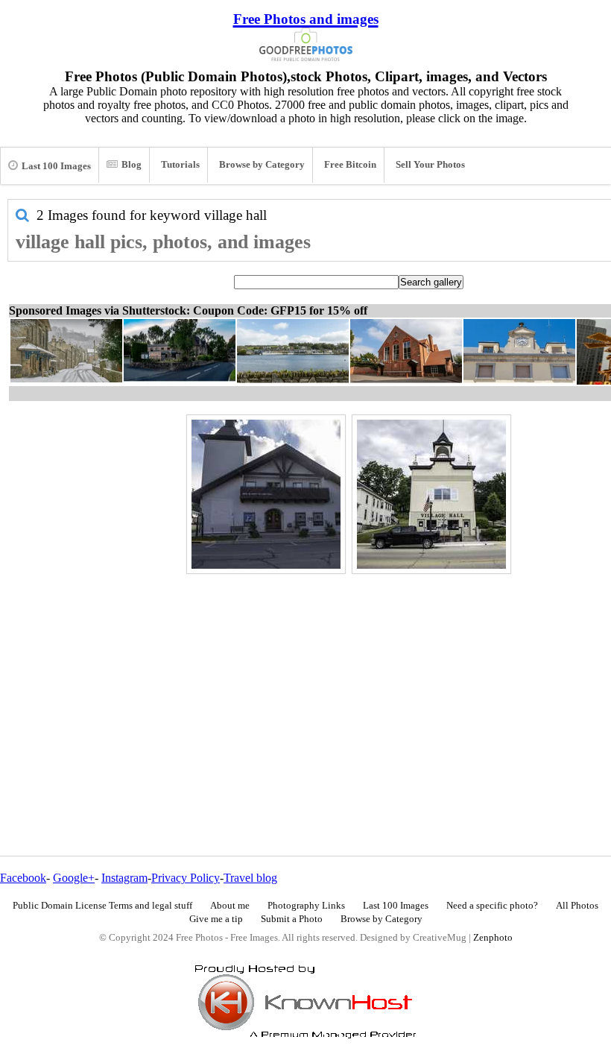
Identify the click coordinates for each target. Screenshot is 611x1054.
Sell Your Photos (430, 165)
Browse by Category (262, 165)
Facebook (23, 877)
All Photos (577, 905)
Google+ (74, 877)
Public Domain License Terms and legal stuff (102, 905)
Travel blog (250, 877)
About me (230, 905)
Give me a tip (216, 919)
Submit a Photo (292, 919)
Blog (131, 165)
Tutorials (180, 165)
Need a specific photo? (492, 905)
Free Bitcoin (350, 165)
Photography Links (306, 905)
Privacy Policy (185, 877)
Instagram (124, 877)
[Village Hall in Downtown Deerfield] (431, 494)
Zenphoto (493, 937)
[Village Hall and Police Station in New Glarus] (266, 494)
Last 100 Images (56, 166)
